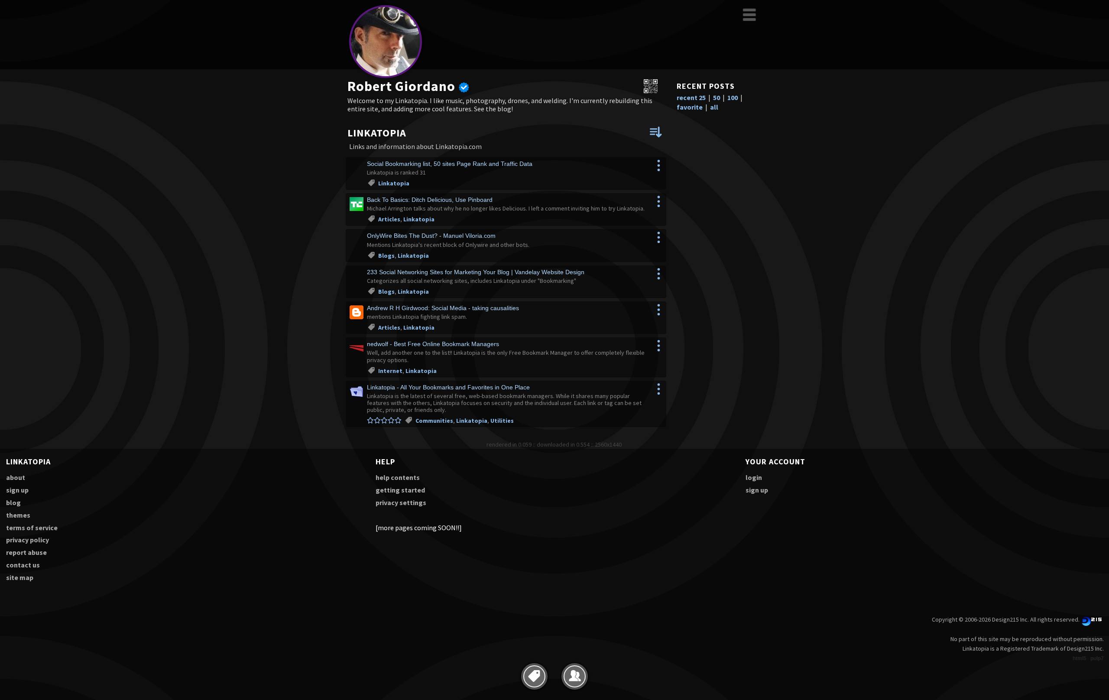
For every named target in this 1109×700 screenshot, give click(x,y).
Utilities (502, 421)
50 (716, 97)
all (714, 107)
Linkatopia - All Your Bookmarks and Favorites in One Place (448, 387)
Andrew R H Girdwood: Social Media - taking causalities (443, 308)
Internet (390, 371)
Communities (434, 421)
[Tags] (534, 676)
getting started (400, 490)
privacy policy (27, 539)
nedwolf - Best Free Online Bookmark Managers (433, 343)
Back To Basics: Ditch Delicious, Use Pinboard (430, 199)
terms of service (32, 527)
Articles (389, 219)
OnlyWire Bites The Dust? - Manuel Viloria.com (431, 235)
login (754, 477)
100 (732, 97)
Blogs (386, 255)
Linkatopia (393, 183)
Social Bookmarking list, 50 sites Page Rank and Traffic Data (449, 163)
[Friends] (575, 676)
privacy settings (401, 502)
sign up (17, 490)
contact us (23, 565)
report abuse (26, 552)
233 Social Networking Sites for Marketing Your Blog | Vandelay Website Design (475, 272)
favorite (690, 107)
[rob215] (385, 76)
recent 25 (691, 97)
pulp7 (1097, 658)
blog (13, 502)
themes (18, 515)
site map (19, 577)
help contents (398, 477)
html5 (1079, 658)
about (15, 477)
